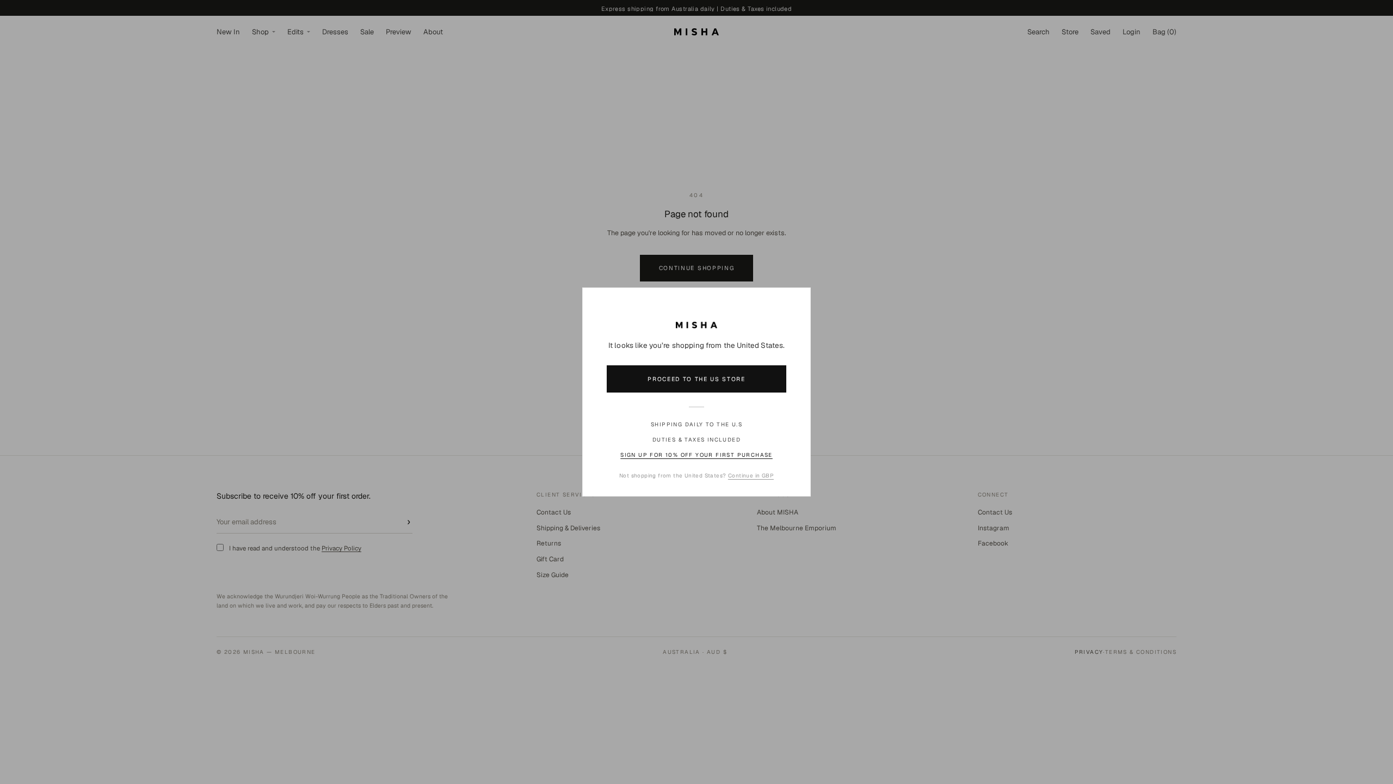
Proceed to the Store (696, 379)
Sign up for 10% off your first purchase (696, 454)
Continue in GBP (751, 475)
